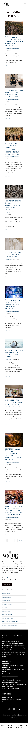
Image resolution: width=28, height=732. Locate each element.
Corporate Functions (7, 604)
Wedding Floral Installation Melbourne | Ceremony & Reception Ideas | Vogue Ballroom (12, 148)
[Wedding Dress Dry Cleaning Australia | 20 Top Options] (14, 244)
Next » (20, 540)
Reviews (12, 717)
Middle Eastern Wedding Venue (9, 625)
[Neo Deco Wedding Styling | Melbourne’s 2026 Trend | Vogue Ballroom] (14, 191)
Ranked (19, 727)
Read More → (8, 65)
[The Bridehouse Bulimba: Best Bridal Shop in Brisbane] (14, 391)
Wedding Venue (5, 715)
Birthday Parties (6, 593)
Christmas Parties (6, 597)
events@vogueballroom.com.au (14, 699)
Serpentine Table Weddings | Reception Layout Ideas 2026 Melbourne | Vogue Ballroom (13, 454)
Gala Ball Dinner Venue (7, 618)
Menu (25, 715)
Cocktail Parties (6, 600)
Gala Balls (4, 607)
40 (16, 540)
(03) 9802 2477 (8, 577)
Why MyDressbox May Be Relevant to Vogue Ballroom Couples (14, 353)
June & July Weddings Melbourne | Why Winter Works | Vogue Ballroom (14, 93)
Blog (17, 717)
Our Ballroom (14, 715)
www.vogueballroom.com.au (10, 676)
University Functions (7, 614)
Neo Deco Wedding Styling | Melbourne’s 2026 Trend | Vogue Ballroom (13, 205)
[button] (9, 709)
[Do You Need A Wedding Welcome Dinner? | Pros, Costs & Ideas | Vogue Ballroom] (14, 27)
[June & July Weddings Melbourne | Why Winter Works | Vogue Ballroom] (14, 81)
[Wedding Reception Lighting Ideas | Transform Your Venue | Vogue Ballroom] (14, 291)
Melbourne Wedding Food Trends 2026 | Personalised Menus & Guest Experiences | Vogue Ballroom (14, 510)
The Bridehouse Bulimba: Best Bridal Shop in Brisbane (14, 402)
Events (21, 715)
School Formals (6, 611)
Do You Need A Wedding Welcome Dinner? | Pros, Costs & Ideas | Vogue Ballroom (14, 41)
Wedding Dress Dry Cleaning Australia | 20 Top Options (13, 254)
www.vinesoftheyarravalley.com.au (11, 688)
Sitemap (13, 725)
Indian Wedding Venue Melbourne (10, 621)
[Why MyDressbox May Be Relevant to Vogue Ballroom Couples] (14, 343)
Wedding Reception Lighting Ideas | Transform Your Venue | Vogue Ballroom (13, 304)
